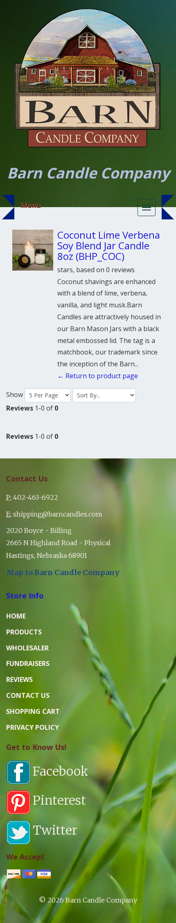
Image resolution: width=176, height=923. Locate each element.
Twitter (55, 830)
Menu (30, 205)
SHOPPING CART (33, 711)
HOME (16, 616)
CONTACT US (28, 695)
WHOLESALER (27, 647)
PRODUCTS (24, 631)
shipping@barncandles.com (57, 514)
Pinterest (59, 800)
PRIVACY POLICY (32, 727)
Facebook (60, 771)
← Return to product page (97, 375)
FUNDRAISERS (28, 663)
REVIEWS (19, 679)
